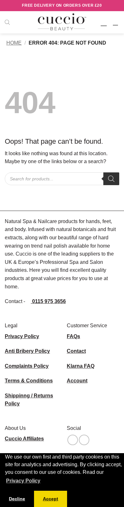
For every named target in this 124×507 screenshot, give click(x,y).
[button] (104, 22)
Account (77, 380)
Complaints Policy (27, 366)
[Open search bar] (7, 22)
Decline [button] (17, 498)
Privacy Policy (22, 336)
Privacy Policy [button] (23, 480)
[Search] (111, 178)
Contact (76, 351)
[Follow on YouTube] (84, 440)
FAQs (73, 336)
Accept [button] (50, 498)
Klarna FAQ (80, 366)
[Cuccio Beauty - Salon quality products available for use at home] (62, 22)
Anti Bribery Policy (27, 351)
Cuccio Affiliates (24, 438)
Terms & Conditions (29, 380)
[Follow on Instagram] (72, 440)
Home (14, 43)
